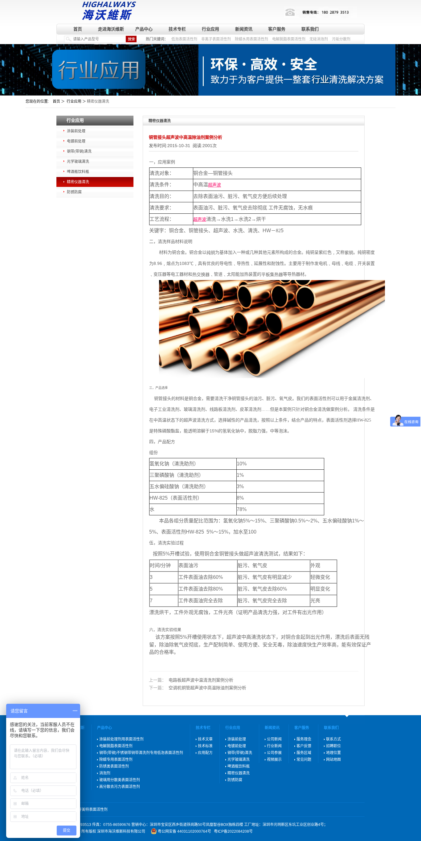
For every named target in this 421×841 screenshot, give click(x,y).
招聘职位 (333, 746)
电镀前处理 (76, 141)
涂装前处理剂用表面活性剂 (121, 739)
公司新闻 (274, 739)
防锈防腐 (74, 192)
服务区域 (303, 753)
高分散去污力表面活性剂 (119, 787)
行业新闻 (274, 746)
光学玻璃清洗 (78, 161)
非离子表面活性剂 (216, 39)
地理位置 (333, 753)
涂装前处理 (76, 131)
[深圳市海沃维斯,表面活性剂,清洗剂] (107, 10)
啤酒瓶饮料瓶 (78, 172)
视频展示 (274, 759)
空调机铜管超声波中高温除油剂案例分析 (197, 687)
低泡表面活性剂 (184, 39)
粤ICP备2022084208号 (233, 831)
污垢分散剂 (341, 39)
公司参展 (274, 753)
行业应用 (210, 29)
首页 (77, 29)
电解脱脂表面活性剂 (288, 39)
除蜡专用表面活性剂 (116, 759)
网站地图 (333, 759)
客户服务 (276, 29)
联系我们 (310, 29)
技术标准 (205, 746)
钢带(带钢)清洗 (79, 151)
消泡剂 (104, 773)
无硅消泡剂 (318, 39)
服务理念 (303, 739)
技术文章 (205, 739)
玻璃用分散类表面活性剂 (119, 780)
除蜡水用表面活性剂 (251, 39)
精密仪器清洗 (78, 182)
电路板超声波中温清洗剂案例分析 (191, 680)
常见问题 (303, 759)
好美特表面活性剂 (93, 809)
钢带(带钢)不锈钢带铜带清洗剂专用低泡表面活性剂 (141, 753)
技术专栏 (177, 29)
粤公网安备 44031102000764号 (184, 831)
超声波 (214, 185)
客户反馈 (303, 746)
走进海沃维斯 (111, 29)
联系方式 (333, 739)
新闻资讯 (243, 29)
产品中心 (144, 29)
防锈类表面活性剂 (114, 766)
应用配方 (205, 753)
